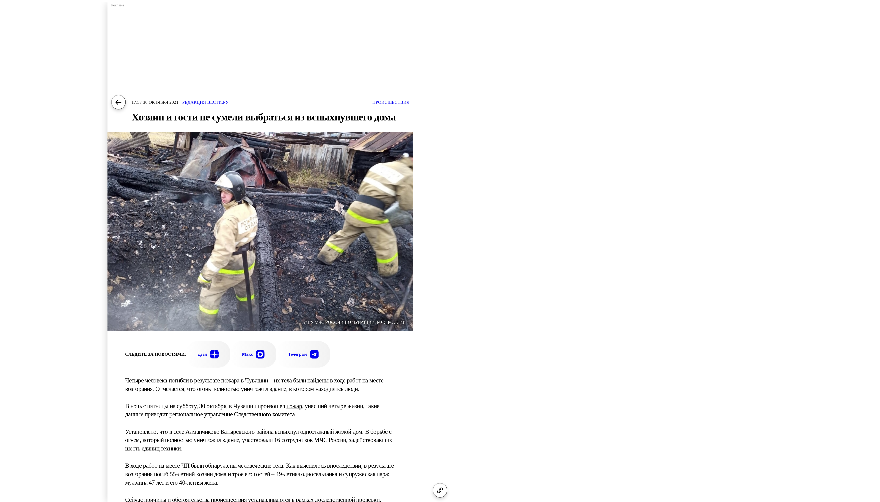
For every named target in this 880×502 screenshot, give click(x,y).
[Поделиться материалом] (440, 490)
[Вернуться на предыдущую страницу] (118, 102)
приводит (157, 414)
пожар (294, 406)
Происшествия (391, 102)
